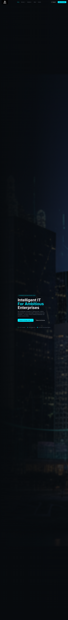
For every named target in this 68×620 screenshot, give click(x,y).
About (35, 2)
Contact (39, 2)
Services (22, 2)
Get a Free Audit (62, 2)
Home (18, 2)
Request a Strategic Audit (24, 320)
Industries (29, 2)
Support (54, 2)
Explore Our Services (40, 320)
